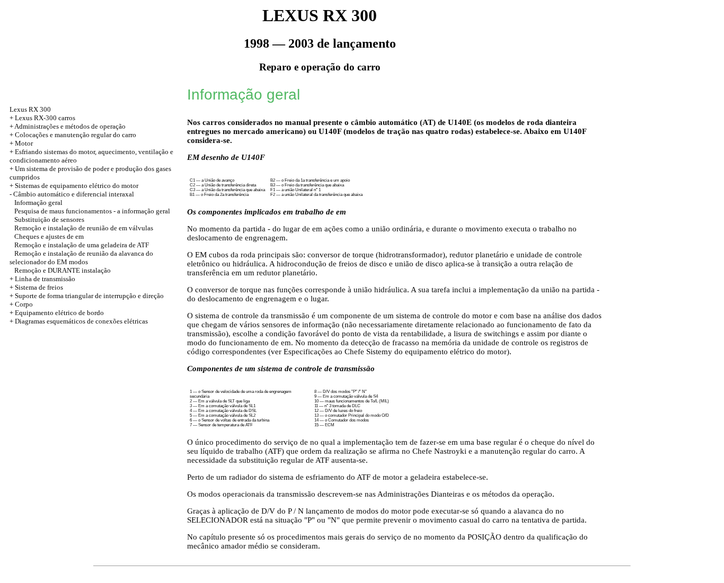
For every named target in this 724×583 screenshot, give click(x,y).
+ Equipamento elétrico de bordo (57, 313)
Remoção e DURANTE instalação (62, 270)
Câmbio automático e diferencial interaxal (73, 194)
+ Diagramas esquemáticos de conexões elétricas (79, 321)
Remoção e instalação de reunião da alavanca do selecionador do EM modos (81, 257)
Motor (24, 143)
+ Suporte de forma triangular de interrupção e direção (87, 296)
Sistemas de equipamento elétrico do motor (76, 186)
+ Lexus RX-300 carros (42, 118)
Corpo (24, 304)
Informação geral (38, 203)
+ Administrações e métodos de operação (68, 126)
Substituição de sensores (49, 219)
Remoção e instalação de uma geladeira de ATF (81, 245)
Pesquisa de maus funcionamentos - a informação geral (92, 211)
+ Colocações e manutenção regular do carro (73, 135)
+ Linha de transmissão (42, 279)
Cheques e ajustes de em (49, 236)
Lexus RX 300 (30, 109)
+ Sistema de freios (36, 287)
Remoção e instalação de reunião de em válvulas (83, 228)
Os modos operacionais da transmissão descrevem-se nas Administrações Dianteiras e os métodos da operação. (370, 494)
